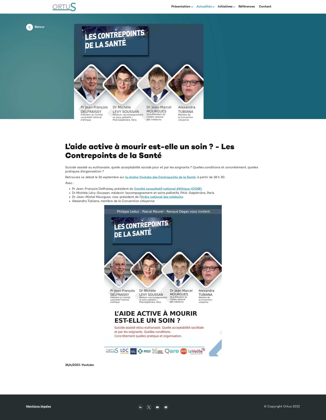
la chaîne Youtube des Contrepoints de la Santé (160, 177)
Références (247, 6)
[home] (64, 7)
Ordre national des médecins (162, 197)
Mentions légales (38, 406)
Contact (265, 6)
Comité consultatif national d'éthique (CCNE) (168, 189)
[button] (181, 6)
